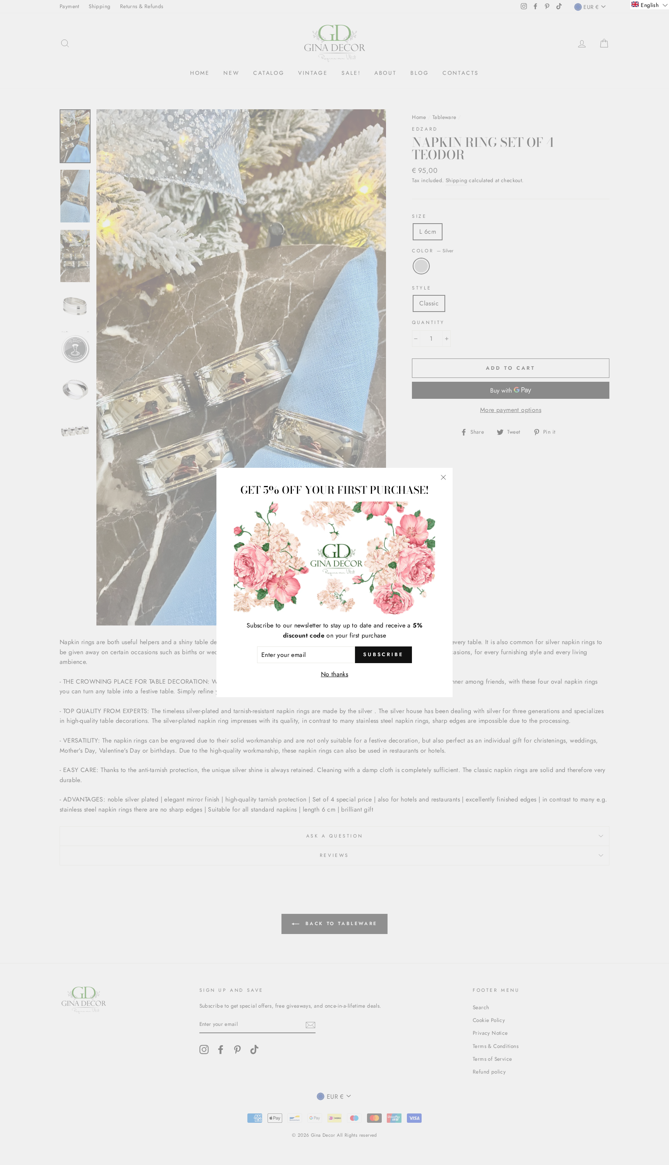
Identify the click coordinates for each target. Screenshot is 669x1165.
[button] (649, 4)
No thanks (334, 674)
